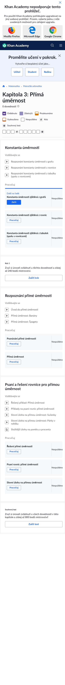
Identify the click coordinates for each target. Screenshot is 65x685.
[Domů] (3, 86)
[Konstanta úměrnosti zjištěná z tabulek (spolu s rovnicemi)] (13, 132)
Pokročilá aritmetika (32, 86)
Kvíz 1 (7, 263)
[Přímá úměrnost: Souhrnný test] (42, 132)
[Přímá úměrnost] (25, 132)
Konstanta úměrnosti (22, 148)
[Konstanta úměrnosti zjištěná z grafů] (4, 132)
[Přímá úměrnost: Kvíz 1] (17, 132)
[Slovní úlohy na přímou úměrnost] (38, 132)
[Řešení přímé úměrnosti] (29, 132)
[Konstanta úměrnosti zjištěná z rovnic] (8, 132)
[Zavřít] (60, 2)
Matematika (14, 86)
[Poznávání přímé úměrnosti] (21, 132)
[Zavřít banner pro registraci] (60, 56)
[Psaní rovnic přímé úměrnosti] (34, 132)
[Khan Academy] (14, 45)
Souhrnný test (10, 510)
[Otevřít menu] (61, 45)
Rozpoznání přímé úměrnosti (28, 296)
